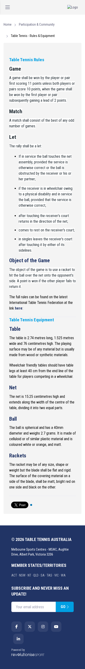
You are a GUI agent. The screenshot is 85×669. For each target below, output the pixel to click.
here (18, 308)
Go (63, 607)
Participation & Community (37, 24)
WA (63, 575)
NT (29, 575)
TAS (49, 575)
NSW (22, 575)
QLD (35, 575)
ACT (14, 575)
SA (43, 575)
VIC (56, 575)
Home (8, 24)
